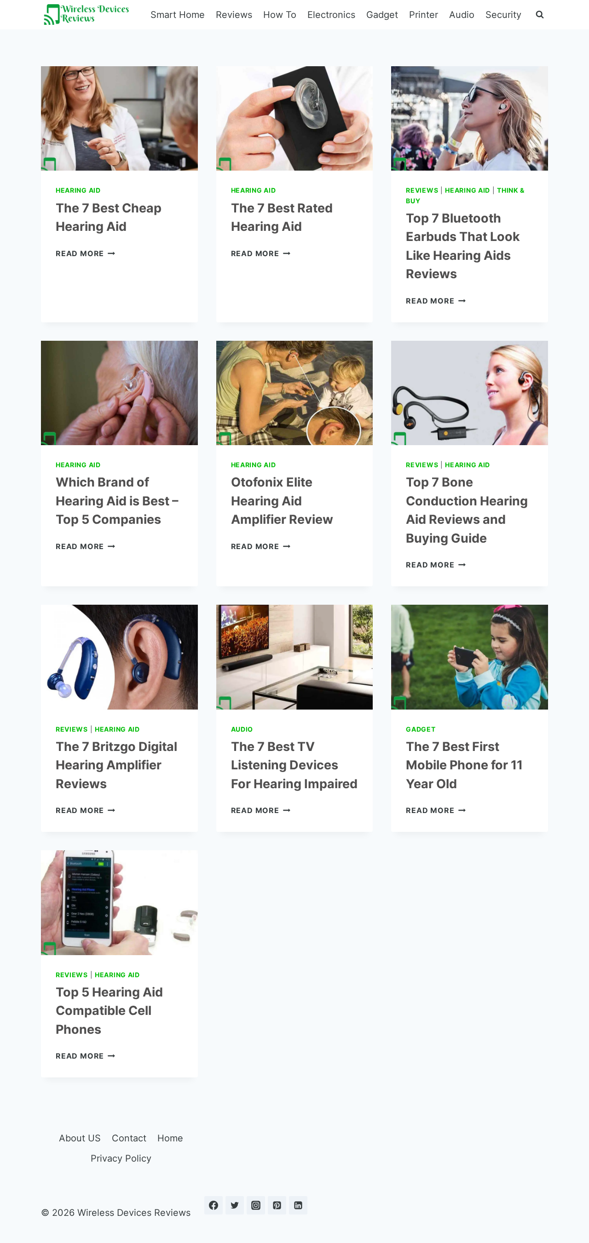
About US (80, 1138)
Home (170, 1138)
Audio (461, 14)
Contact (129, 1138)
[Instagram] (256, 1205)
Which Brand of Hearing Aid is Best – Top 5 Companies (117, 501)
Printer (423, 14)
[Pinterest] (277, 1205)
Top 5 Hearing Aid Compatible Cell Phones (109, 1011)
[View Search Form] (539, 14)
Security (503, 14)
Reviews (234, 14)
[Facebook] (213, 1205)
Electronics (331, 14)
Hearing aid (78, 190)
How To (279, 14)
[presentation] (119, 118)
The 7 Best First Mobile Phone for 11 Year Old (464, 765)
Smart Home (177, 14)
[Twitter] (234, 1205)
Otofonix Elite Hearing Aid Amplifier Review (282, 501)
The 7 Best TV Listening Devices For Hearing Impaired (294, 765)
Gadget (382, 14)
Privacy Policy (121, 1158)
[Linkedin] (298, 1205)
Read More (85, 253)
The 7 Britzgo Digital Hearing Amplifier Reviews (116, 765)
